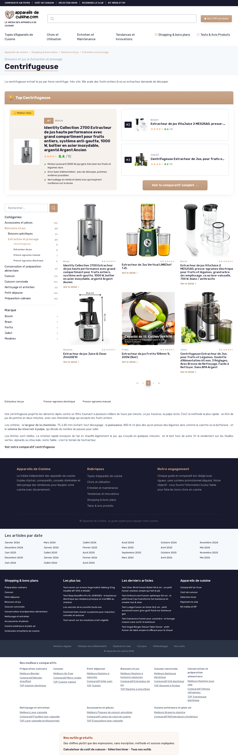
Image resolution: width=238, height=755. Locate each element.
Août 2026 (89, 562)
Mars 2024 (50, 542)
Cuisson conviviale (16, 281)
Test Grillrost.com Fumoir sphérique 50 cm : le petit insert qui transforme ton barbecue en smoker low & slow (146, 599)
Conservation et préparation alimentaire (26, 611)
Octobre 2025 (169, 552)
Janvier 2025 (51, 547)
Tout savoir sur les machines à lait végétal (85, 620)
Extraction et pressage (95, 52)
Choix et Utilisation (54, 37)
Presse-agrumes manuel (27, 255)
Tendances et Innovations (125, 37)
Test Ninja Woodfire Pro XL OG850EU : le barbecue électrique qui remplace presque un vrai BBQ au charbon (89, 599)
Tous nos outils (141, 749)
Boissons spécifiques (20, 233)
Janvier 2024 (12, 542)
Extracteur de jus (23, 249)
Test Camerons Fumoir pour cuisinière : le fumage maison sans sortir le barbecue (148, 620)
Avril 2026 (166, 557)
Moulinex (10, 338)
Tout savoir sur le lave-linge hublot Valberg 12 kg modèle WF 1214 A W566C (89, 589)
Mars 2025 (128, 547)
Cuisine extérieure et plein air (20, 626)
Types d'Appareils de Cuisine (19, 37)
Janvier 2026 (51, 557)
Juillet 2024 (89, 542)
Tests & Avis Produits (215, 34)
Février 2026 (90, 557)
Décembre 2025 (14, 557)
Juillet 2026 (50, 562)
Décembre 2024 (14, 547)
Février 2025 (90, 547)
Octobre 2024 (169, 542)
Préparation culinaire (18, 298)
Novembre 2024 (209, 542)
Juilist (8, 333)
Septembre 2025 (131, 552)
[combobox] (121, 18)
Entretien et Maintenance (86, 37)
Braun (8, 321)
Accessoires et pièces (19, 222)
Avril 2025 (166, 547)
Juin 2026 (10, 562)
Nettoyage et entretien (20, 287)
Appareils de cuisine (16, 52)
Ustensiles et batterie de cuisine (22, 631)
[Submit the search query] (53, 208)
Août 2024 (128, 542)
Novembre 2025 (209, 552)
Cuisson (10, 276)
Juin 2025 (10, 552)
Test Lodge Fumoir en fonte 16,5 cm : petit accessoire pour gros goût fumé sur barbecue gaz (146, 610)
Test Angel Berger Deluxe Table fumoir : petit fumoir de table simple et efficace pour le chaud (147, 628)
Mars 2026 (128, 557)
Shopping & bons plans (174, 34)
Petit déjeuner (14, 292)
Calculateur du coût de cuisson (84, 749)
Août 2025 (89, 552)
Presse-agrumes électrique (28, 260)
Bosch (9, 316)
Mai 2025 (205, 547)
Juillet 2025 (50, 552)
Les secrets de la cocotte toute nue (82, 607)
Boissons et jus (70, 52)
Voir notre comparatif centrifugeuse (30, 447)
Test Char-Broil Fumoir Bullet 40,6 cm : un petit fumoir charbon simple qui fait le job (147, 589)
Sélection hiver (118, 749)
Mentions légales (62, 646)
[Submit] (52, 19)
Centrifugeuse (22, 244)
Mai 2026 (205, 557)
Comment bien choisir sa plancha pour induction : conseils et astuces (89, 614)
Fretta (9, 327)
